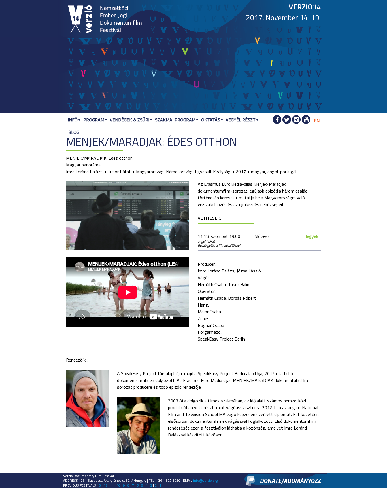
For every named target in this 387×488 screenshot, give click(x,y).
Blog (73, 132)
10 (118, 485)
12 (105, 485)
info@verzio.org (205, 480)
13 (99, 485)
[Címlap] (80, 19)
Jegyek (311, 236)
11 (112, 485)
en (317, 120)
